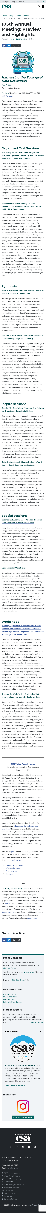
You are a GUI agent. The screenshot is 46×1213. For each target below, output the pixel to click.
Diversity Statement (11, 1187)
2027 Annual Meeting (12, 1173)
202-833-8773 (12, 1165)
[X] (35, 1147)
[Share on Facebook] (4, 45)
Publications (8, 1182)
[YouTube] (29, 1147)
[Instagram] (23, 1147)
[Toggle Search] (39, 6)
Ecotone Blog (9, 999)
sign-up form (9, 968)
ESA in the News (10, 997)
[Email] (18, 45)
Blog (11, 16)
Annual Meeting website (15, 865)
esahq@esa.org (12, 1168)
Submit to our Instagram (23, 1117)
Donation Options (10, 1199)
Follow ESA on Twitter (12, 1002)
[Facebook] (17, 1147)
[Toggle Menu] (43, 6)
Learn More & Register (15, 1085)
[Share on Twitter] (9, 45)
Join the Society (10, 1190)
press (13, 851)
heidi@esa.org (7, 96)
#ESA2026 (11, 1031)
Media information (13, 868)
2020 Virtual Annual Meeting (23, 764)
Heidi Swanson (17, 39)
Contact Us (40, 1)
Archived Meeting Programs (13, 1179)
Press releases (11, 871)
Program (9, 874)
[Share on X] (13, 45)
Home (4, 16)
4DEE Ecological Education (14, 1185)
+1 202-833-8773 (17, 980)
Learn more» (37, 1022)
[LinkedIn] (11, 1147)
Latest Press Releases (11, 1176)
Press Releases (22, 16)
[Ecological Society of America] (7, 6)
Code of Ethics (9, 1193)
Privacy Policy (37, 1205)
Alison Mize (29, 972)
